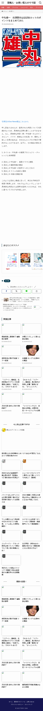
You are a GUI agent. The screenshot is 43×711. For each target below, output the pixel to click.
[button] (6, 291)
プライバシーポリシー (17, 704)
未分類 (7, 281)
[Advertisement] (21, 95)
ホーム (11, 701)
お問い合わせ (30, 701)
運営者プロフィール (19, 701)
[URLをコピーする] (36, 291)
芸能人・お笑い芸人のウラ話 (21, 3)
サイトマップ (28, 704)
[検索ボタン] (40, 2)
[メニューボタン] (3, 2)
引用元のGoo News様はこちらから (15, 121)
